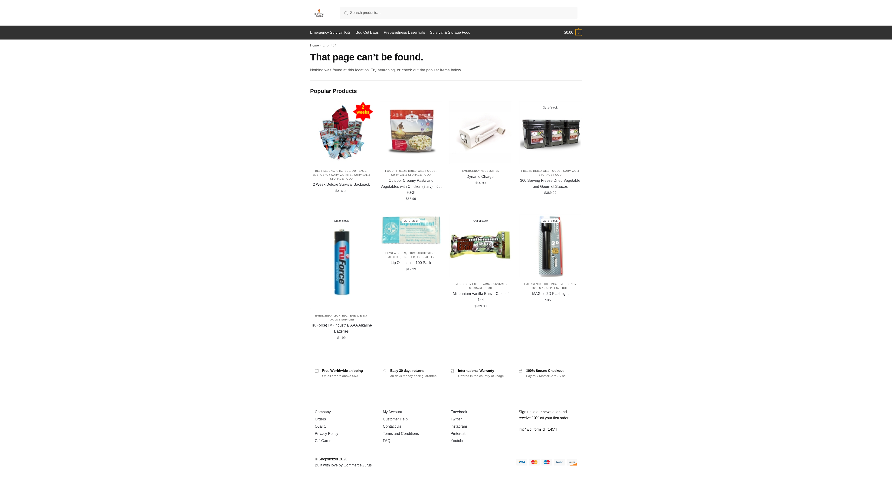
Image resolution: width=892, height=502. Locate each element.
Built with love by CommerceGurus (343, 465)
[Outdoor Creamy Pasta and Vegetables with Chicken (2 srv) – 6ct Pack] (411, 132)
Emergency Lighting (331, 315)
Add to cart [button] (411, 209)
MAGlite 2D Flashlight (550, 294)
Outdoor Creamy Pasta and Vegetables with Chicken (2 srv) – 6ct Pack (410, 186)
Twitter (456, 419)
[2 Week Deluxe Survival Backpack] (341, 132)
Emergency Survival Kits (332, 174)
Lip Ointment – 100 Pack (411, 263)
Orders (320, 419)
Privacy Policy (326, 434)
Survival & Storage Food (411, 174)
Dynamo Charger (480, 176)
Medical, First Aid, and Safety (411, 257)
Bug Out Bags (355, 170)
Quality (320, 426)
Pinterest (458, 434)
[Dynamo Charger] (480, 132)
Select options (341, 209)
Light (565, 288)
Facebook (459, 412)
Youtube (457, 441)
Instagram (459, 426)
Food (389, 170)
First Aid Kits (395, 253)
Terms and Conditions (401, 434)
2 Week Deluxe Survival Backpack (341, 184)
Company (323, 412)
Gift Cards (323, 441)
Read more (550, 209)
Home (314, 45)
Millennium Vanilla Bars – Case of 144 (480, 297)
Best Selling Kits (328, 170)
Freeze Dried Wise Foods (416, 170)
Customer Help (395, 419)
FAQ (386, 441)
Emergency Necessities (480, 170)
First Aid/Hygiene (422, 253)
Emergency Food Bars (471, 284)
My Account (392, 412)
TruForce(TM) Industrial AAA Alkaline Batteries (341, 328)
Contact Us (392, 426)
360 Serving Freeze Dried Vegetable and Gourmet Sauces (550, 183)
